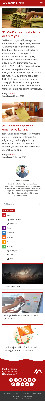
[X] (11, 380)
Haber (12, 93)
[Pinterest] (25, 380)
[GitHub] (13, 384)
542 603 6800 (10, 372)
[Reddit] (29, 380)
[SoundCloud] (27, 384)
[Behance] (22, 384)
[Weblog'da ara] (39, 204)
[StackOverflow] (18, 384)
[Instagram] (16, 380)
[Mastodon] (34, 380)
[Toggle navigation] (40, 3)
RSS (17, 399)
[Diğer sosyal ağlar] (32, 384)
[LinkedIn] (20, 380)
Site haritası (27, 399)
